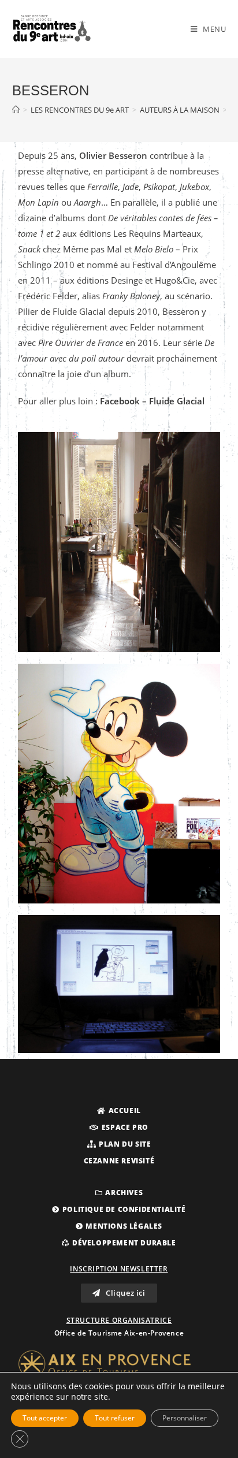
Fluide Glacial (175, 401)
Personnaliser (184, 1418)
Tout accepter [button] (45, 1418)
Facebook (120, 401)
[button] (119, 1111)
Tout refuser (115, 1418)
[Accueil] (16, 110)
